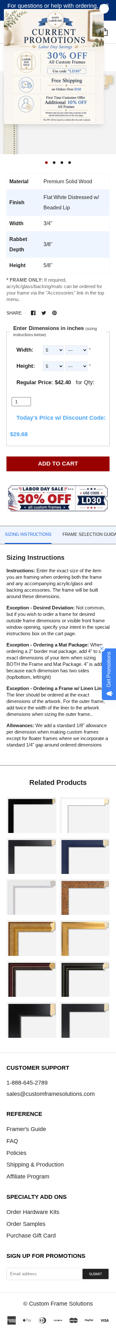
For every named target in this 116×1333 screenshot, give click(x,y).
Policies (16, 1153)
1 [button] (46, 162)
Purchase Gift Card (31, 1235)
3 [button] (62, 162)
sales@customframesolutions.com (50, 1094)
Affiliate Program (27, 1176)
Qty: (89, 382)
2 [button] (54, 162)
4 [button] (69, 162)
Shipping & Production (35, 1164)
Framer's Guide (26, 1129)
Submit (95, 1274)
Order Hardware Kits (32, 1212)
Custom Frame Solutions (61, 1303)
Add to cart (58, 463)
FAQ (12, 1141)
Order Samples (25, 1224)
